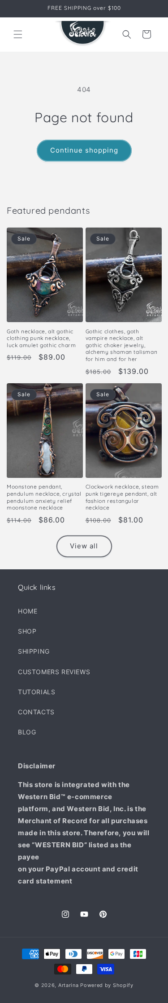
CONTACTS (36, 712)
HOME (27, 611)
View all (84, 546)
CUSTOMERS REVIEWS (54, 672)
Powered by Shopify (107, 985)
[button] (18, 34)
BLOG (27, 732)
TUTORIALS (36, 692)
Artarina (68, 985)
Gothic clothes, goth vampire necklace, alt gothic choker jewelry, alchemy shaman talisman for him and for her (122, 345)
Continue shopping (84, 150)
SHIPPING (34, 651)
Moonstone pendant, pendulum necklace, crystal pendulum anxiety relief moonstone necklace (44, 497)
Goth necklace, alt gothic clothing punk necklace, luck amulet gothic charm (41, 338)
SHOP (27, 631)
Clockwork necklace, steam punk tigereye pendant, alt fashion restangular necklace (122, 497)
